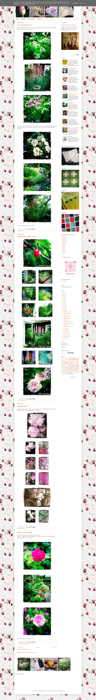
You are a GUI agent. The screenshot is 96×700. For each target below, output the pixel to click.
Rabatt (22, 230)
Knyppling (75, 363)
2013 (64, 307)
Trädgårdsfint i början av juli (26, 236)
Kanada (63, 248)
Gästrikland (64, 239)
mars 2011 (66, 333)
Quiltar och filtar (30, 18)
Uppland (64, 243)
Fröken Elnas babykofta (72, 60)
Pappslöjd (77, 367)
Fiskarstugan (75, 359)
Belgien (63, 245)
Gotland (63, 238)
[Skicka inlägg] (27, 398)
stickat (68, 373)
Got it (81, 3)
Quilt (68, 369)
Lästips (77, 364)
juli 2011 (65, 320)
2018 (64, 298)
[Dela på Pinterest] (34, 229)
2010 (64, 338)
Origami (71, 367)
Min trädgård (23, 400)
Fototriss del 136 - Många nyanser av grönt (73, 94)
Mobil (62, 367)
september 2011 (67, 316)
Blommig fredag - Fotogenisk (71, 103)
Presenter (70, 368)
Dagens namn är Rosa (24, 532)
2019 (64, 297)
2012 (64, 308)
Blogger (62, 690)
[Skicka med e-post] (29, 229)
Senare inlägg (20, 647)
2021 (64, 293)
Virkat (75, 372)
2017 (64, 300)
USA (63, 253)
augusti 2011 (66, 318)
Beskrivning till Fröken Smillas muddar (72, 69)
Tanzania (64, 252)
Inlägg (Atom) (26, 649)
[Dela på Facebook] (33, 229)
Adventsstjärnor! (71, 110)
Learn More (75, 3)
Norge (63, 249)
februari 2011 (66, 335)
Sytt (63, 372)
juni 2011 (65, 328)
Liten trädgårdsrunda (24, 25)
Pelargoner (64, 368)
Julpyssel (66, 363)
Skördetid (72, 370)
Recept (77, 369)
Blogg (17, 18)
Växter (62, 373)
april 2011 (66, 331)
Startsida (37, 647)
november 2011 (67, 313)
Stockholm (64, 242)
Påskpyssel (63, 369)
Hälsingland (64, 240)
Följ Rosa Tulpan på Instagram (68, 25)
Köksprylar (63, 364)
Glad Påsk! (70, 136)
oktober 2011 (66, 315)
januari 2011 (66, 336)
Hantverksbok (66, 361)
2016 (64, 302)
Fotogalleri (23, 18)
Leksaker (71, 364)
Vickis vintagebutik (71, 85)
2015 (64, 303)
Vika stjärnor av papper (72, 77)
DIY (67, 359)
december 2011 (67, 311)
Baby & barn (64, 358)
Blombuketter (73, 358)
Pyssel (75, 368)
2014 (64, 305)
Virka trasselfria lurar (72, 119)
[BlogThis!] (30, 229)
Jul (71, 361)
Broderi (62, 359)
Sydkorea (64, 251)
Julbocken (77, 361)
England (64, 246)
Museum (66, 367)
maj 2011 (65, 330)
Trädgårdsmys (22, 406)
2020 (64, 295)
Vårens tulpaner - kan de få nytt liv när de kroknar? (73, 128)
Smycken (77, 370)
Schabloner (65, 370)
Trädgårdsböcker (70, 372)
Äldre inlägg (54, 647)
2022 (64, 292)
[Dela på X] (31, 229)
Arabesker (39, 18)
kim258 (55, 690)
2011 (64, 310)
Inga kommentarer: (21, 398)
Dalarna (63, 236)
